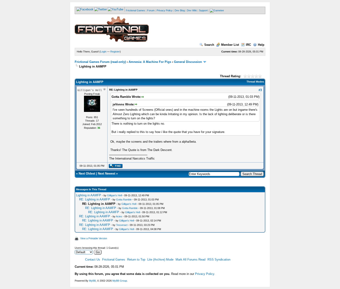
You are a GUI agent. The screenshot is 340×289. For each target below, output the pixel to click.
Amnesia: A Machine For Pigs (150, 62)
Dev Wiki (192, 10)
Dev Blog (180, 10)
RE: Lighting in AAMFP (94, 199)
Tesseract (121, 225)
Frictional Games (135, 10)
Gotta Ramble (124, 199)
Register (115, 51)
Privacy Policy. (205, 274)
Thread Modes (255, 81)
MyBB (92, 280)
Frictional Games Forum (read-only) (100, 62)
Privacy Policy (165, 10)
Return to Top (136, 259)
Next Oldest (87, 173)
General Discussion (188, 62)
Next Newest (106, 173)
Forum (151, 10)
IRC (248, 44)
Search (209, 44)
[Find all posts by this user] (115, 167)
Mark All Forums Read (190, 259)
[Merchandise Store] (217, 10)
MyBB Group (119, 280)
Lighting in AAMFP (88, 195)
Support (203, 10)
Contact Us (92, 259)
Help (261, 44)
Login (103, 51)
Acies (119, 216)
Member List (230, 44)
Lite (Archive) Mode (160, 259)
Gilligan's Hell (114, 195)
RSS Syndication (218, 259)
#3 (260, 90)
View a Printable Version (93, 238)
